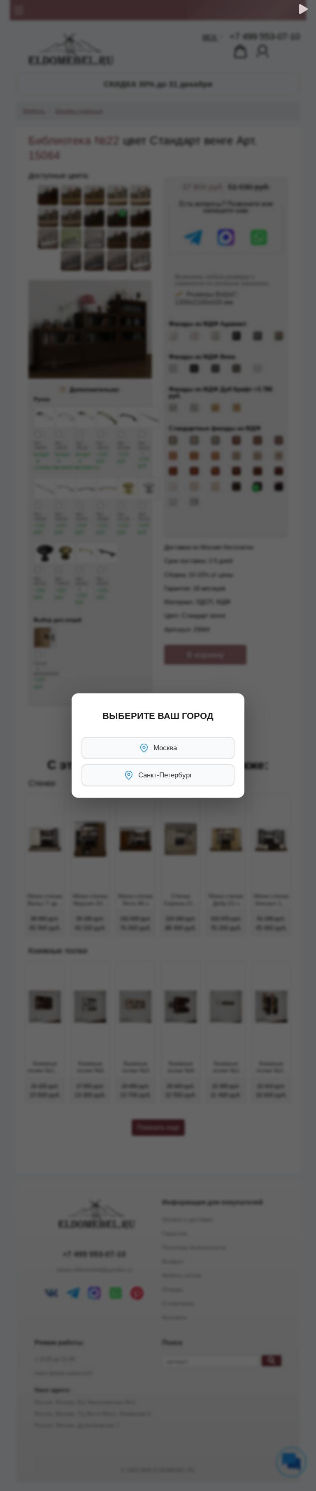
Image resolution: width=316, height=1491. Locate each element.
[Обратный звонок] (303, 9)
